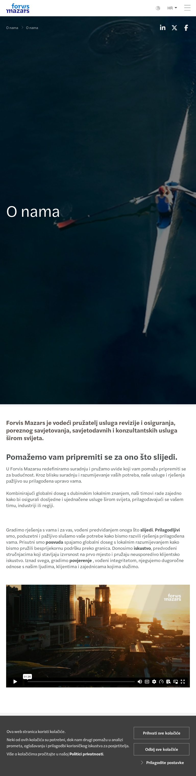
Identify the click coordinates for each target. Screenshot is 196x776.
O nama (12, 27)
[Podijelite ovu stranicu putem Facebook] (186, 27)
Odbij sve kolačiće (161, 749)
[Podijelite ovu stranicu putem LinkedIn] (162, 27)
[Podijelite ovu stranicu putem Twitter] (174, 27)
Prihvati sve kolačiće (161, 733)
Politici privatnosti (86, 754)
